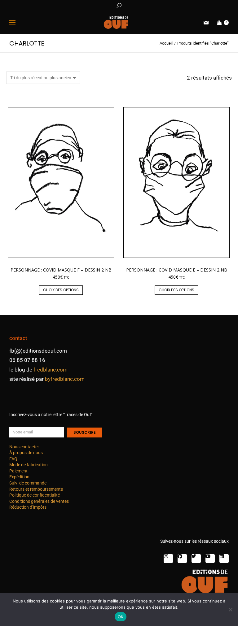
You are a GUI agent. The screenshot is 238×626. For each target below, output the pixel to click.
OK (121, 616)
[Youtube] (210, 558)
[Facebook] (182, 558)
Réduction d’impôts (27, 507)
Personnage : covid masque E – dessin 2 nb (176, 270)
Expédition (19, 476)
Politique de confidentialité (34, 495)
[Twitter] (196, 558)
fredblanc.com (50, 370)
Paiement (18, 470)
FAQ (13, 458)
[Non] (230, 609)
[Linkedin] (224, 558)
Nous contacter (24, 446)
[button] (92, 5)
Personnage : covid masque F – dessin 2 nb (61, 270)
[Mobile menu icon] (12, 22)
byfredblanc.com (65, 379)
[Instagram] (168, 558)
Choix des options (61, 290)
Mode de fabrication (28, 464)
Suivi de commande (27, 482)
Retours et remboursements (36, 489)
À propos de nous (26, 452)
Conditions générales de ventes (39, 501)
